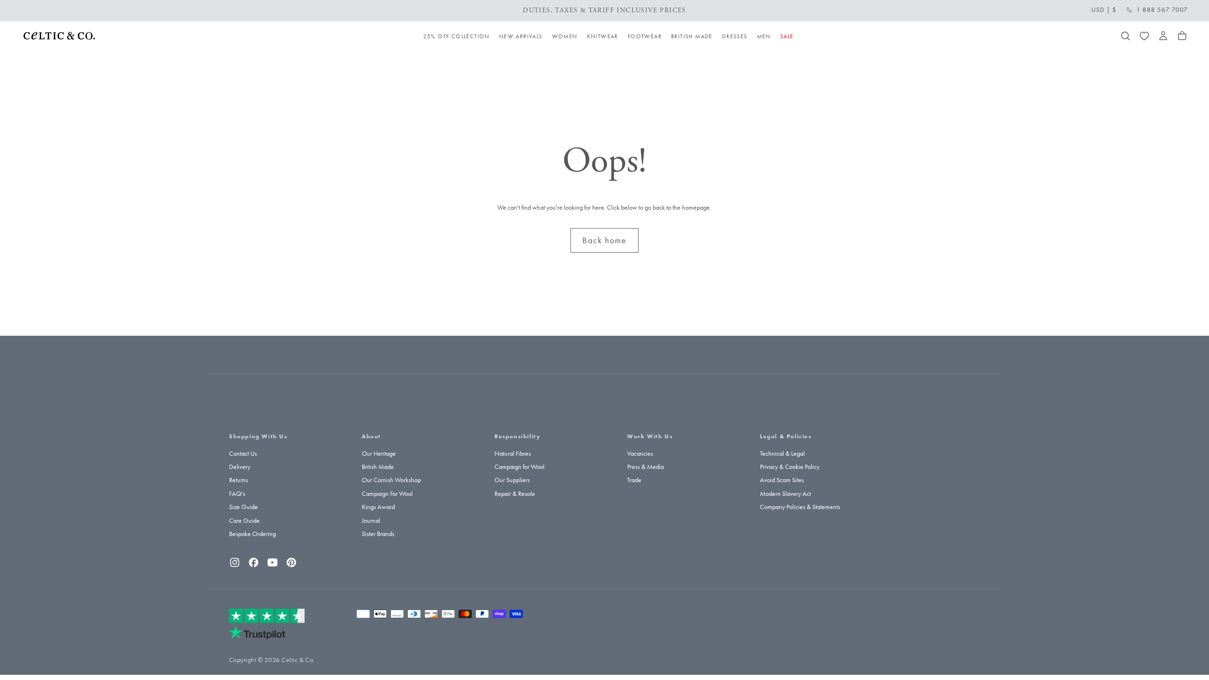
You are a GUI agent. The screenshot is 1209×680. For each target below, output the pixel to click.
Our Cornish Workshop (391, 480)
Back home (604, 240)
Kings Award (378, 507)
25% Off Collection (456, 36)
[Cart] (1182, 35)
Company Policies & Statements (800, 507)
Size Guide (243, 507)
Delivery (239, 467)
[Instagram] (234, 562)
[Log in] (1163, 35)
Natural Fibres (512, 454)
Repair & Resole (514, 494)
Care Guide (244, 521)
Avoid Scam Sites (782, 480)
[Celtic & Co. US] (267, 623)
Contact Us (243, 454)
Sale (787, 36)
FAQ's (237, 494)
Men (764, 36)
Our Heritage (379, 454)
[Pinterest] (291, 562)
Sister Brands (378, 534)
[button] (1103, 10)
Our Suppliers (512, 480)
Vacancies (640, 454)
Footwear (645, 36)
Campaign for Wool (519, 467)
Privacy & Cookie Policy (789, 467)
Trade (634, 480)
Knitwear (602, 36)
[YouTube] (272, 562)
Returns (238, 480)
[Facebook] (253, 562)
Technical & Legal (782, 454)
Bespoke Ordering (252, 534)
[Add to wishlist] (1144, 36)
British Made (692, 36)
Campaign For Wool (387, 494)
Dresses (735, 36)
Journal (371, 521)
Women (565, 36)
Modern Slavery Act (785, 494)
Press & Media (645, 467)
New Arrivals (521, 36)
